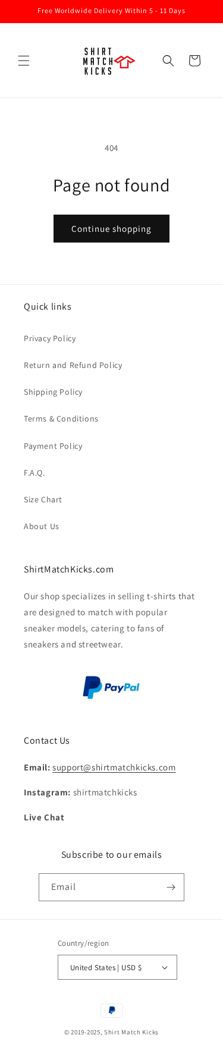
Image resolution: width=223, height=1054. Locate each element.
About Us (41, 526)
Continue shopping (111, 228)
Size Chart (43, 499)
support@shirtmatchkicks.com (113, 767)
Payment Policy (53, 446)
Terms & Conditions (61, 418)
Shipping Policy (53, 391)
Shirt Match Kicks (131, 1032)
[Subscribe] (171, 887)
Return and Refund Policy (73, 365)
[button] (24, 61)
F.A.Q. (34, 472)
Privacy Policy (50, 338)
